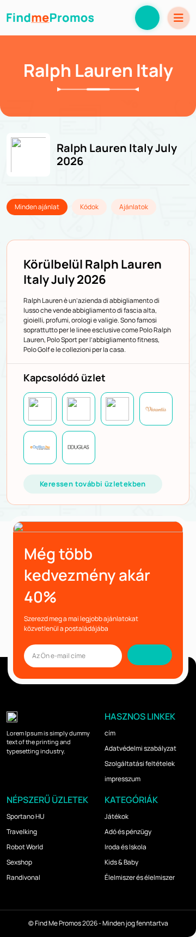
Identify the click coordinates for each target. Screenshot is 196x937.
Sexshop (19, 862)
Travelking (22, 831)
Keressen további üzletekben (93, 484)
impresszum (122, 778)
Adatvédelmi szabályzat (140, 748)
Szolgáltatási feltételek (140, 763)
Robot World (25, 846)
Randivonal (23, 877)
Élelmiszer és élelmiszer (140, 877)
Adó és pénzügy (128, 831)
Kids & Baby (121, 862)
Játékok (116, 816)
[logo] (50, 18)
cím (110, 733)
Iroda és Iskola (125, 846)
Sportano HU (25, 816)
